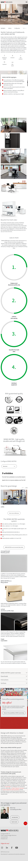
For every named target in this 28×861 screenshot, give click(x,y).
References (25, 28)
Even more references (14, 513)
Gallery (9, 28)
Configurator (17, 28)
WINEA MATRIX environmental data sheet (14, 547)
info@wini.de (4, 838)
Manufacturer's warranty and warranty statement (13, 854)
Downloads (7, 786)
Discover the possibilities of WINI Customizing (14, 713)
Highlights (3, 28)
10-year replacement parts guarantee (11, 789)
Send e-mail (14, 822)
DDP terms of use (5, 852)
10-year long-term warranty (18, 788)
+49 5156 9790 (15, 817)
